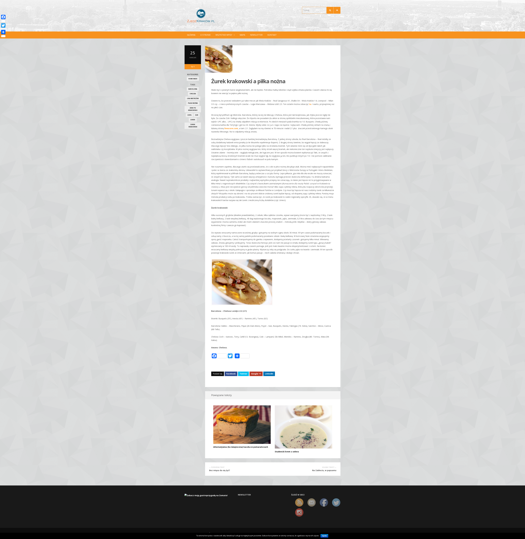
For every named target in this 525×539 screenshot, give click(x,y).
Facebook (231, 373)
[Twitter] (3, 25)
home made (192, 79)
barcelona (192, 89)
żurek (192, 120)
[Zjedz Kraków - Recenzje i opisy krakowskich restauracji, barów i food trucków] (201, 15)
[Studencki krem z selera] (303, 427)
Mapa (242, 35)
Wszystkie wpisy (223, 35)
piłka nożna (193, 103)
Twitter (243, 373)
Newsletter (256, 35)
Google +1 (256, 373)
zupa (189, 115)
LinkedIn (269, 373)
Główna (191, 35)
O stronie (205, 35)
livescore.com (231, 128)
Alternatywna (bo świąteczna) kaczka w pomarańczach (240, 447)
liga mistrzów (193, 98)
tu (310, 104)
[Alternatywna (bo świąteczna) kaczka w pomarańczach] (242, 424)
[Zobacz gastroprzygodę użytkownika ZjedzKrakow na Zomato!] (206, 495)
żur (196, 115)
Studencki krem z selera (287, 452)
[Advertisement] (193, 175)
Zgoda (324, 536)
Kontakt (272, 35)
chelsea (193, 94)
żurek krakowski (193, 125)
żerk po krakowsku (192, 109)
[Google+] (3, 28)
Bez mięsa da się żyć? (219, 470)
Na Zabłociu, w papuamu (324, 470)
